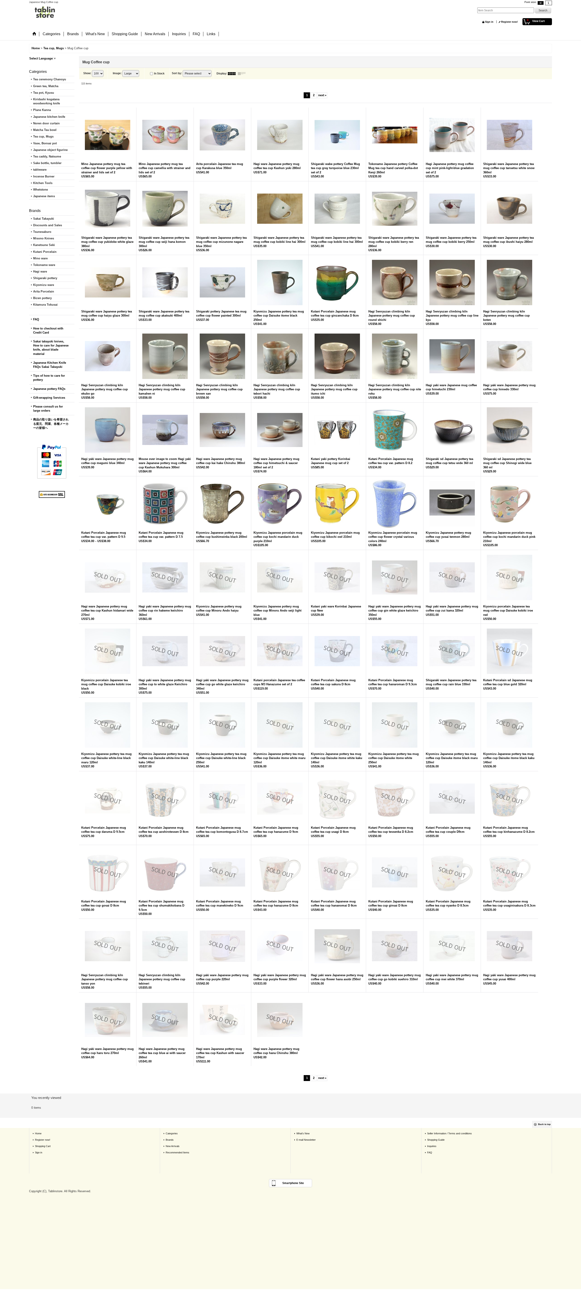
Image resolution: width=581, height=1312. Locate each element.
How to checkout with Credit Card (48, 330)
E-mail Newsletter (306, 1139)
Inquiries (431, 1146)
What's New (303, 1133)
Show (87, 73)
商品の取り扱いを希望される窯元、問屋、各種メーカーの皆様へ (51, 423)
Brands (170, 1139)
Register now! (509, 21)
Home (38, 1133)
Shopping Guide (436, 1139)
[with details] (243, 73)
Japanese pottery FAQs (49, 389)
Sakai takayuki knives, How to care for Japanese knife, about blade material (51, 348)
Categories (172, 1133)
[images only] (233, 73)
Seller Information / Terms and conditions (449, 1133)
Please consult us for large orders (48, 408)
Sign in (489, 21)
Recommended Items (177, 1152)
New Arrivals (173, 1146)
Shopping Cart (43, 1146)
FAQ (36, 319)
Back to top (544, 1124)
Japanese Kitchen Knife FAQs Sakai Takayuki (49, 365)
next (322, 95)
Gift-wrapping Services (49, 397)
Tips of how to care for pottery (49, 377)
